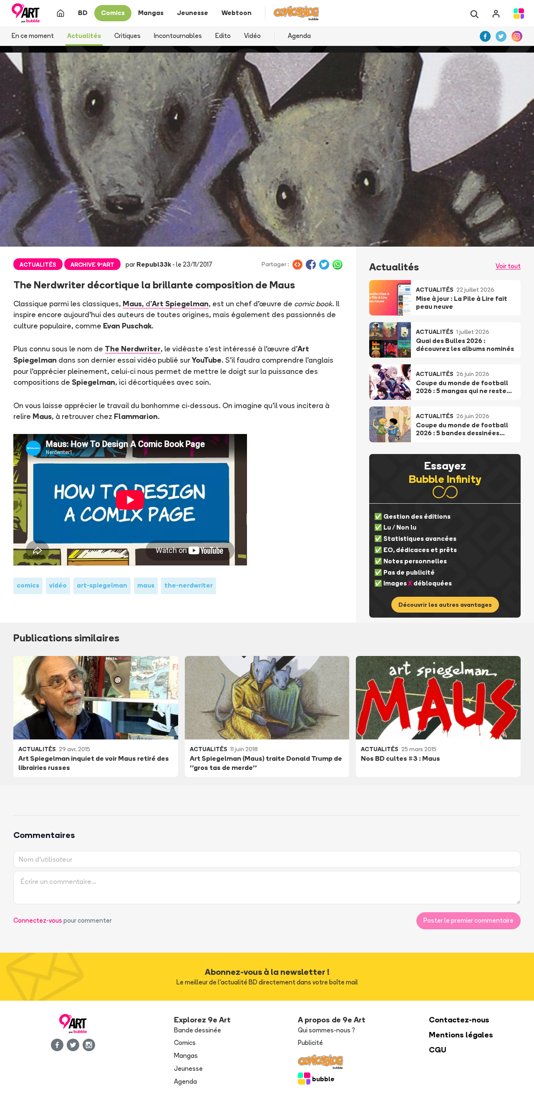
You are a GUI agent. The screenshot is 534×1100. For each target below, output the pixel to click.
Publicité (310, 1043)
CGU (437, 1050)
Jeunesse (188, 1068)
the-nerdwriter (188, 585)
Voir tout (508, 266)
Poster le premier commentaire (468, 920)
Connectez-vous (37, 920)
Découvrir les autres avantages (445, 604)
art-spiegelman (102, 585)
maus (145, 585)
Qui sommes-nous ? (326, 1030)
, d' (166, 303)
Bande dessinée (197, 1030)
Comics (185, 1043)
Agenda (299, 36)
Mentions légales (461, 1034)
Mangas (186, 1056)
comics (28, 585)
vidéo (58, 585)
